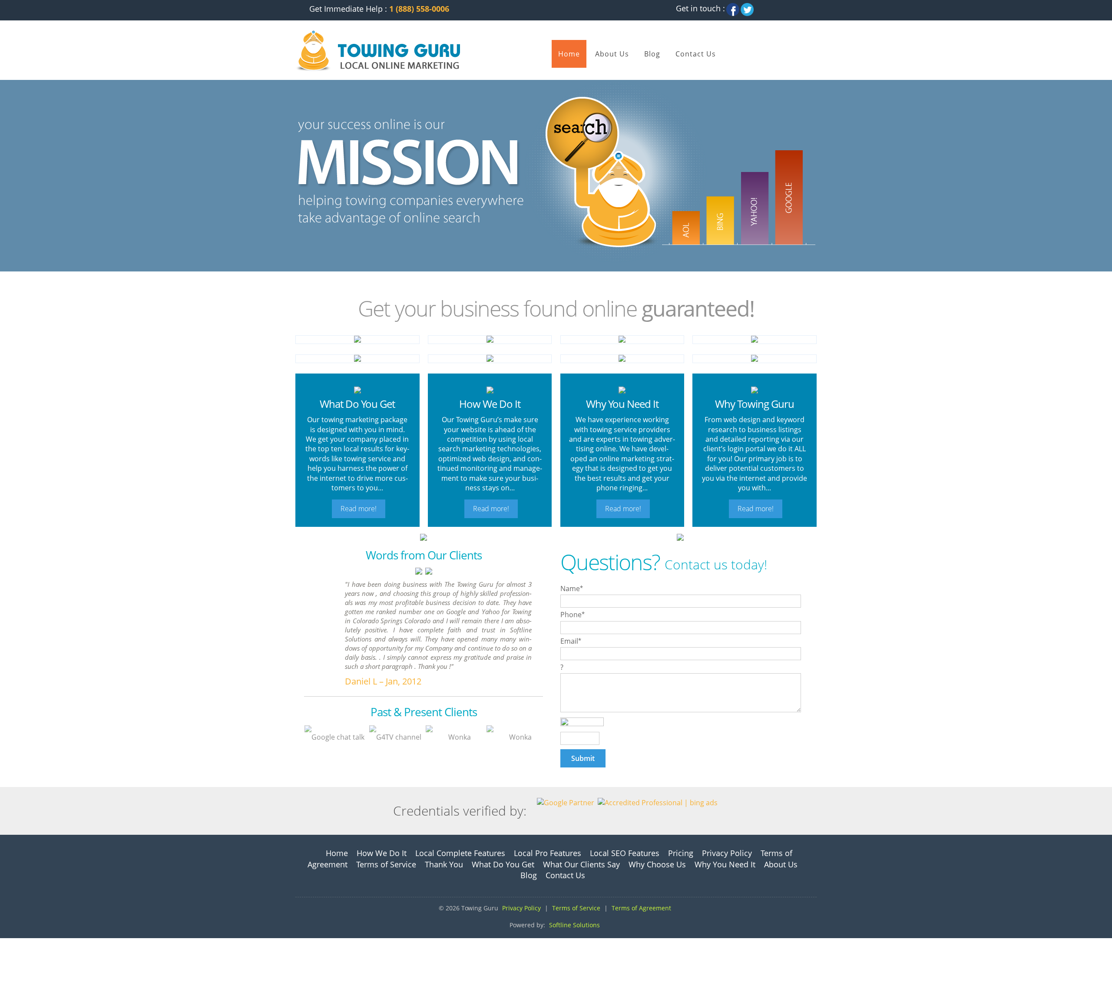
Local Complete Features (460, 853)
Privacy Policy (727, 853)
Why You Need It (725, 864)
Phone (572, 614)
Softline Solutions (574, 925)
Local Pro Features (547, 853)
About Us (612, 54)
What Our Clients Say (581, 864)
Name (571, 588)
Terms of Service (386, 864)
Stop (316, 280)
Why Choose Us (657, 864)
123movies (17, 943)
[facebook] (732, 7)
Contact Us (695, 54)
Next (305, 280)
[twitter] (747, 7)
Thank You (444, 864)
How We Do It (382, 853)
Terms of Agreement (641, 908)
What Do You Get (503, 864)
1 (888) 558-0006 (419, 8)
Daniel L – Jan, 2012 (383, 681)
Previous (298, 280)
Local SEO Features (624, 853)
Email (570, 641)
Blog (652, 54)
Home (569, 54)
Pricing (680, 853)
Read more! (359, 508)
